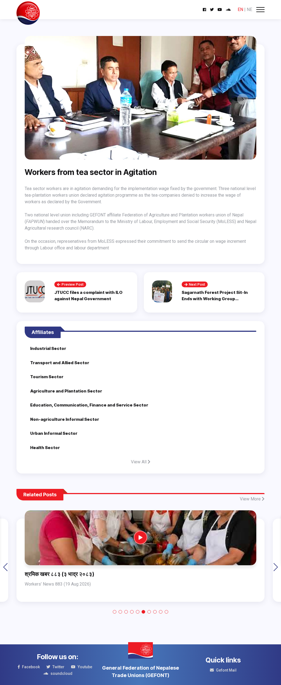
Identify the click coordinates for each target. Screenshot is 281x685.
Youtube (85, 667)
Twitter (58, 667)
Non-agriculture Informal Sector (64, 419)
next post (197, 284)
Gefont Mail (226, 670)
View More (251, 499)
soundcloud (61, 673)
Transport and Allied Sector (59, 362)
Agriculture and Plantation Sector (66, 391)
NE (249, 9)
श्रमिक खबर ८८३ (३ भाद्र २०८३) (59, 574)
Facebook (31, 667)
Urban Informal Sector (53, 433)
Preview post (72, 284)
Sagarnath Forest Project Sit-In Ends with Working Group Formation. (215, 298)
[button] (114, 612)
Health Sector (45, 447)
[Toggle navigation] (260, 9)
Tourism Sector (46, 376)
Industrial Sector (48, 348)
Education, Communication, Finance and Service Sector (89, 405)
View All (139, 461)
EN (240, 9)
